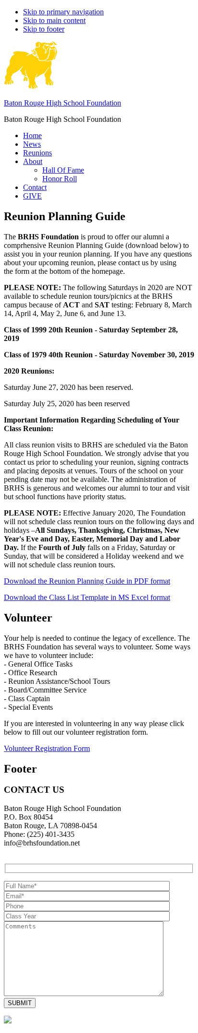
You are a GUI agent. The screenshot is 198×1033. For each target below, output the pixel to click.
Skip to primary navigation (63, 12)
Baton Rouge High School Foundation (62, 103)
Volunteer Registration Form (47, 748)
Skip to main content (54, 20)
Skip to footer (43, 29)
